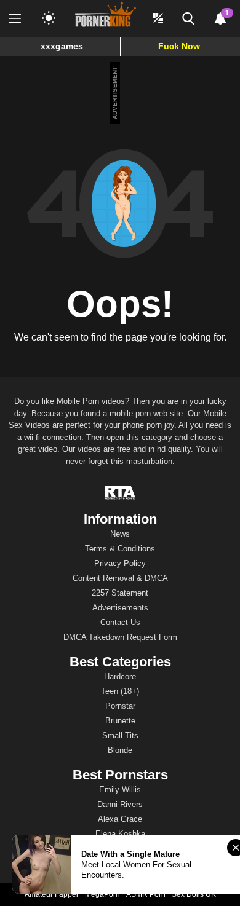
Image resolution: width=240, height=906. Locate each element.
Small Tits (120, 735)
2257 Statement (120, 592)
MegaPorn (102, 894)
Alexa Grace (120, 819)
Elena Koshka (120, 833)
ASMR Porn (146, 894)
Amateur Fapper (52, 894)
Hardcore (120, 676)
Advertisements (120, 607)
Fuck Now (179, 46)
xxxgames (62, 46)
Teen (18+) (120, 691)
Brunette (120, 720)
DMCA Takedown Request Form (120, 637)
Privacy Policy (120, 563)
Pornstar (120, 706)
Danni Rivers (120, 804)
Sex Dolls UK (194, 894)
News (120, 533)
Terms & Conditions (120, 548)
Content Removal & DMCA (120, 578)
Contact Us (120, 622)
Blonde (120, 750)
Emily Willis (120, 789)
